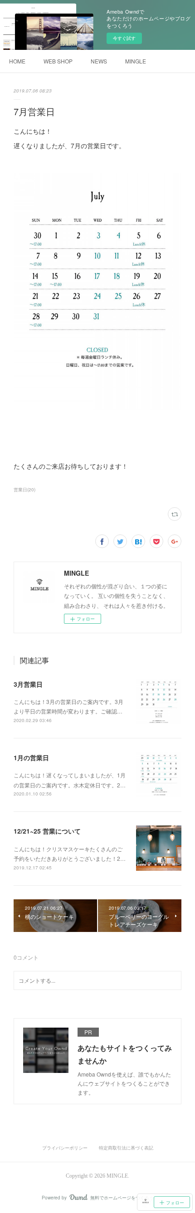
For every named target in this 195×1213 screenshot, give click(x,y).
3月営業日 (28, 684)
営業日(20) (24, 489)
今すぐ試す (124, 38)
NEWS (99, 61)
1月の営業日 (31, 757)
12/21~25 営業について (47, 830)
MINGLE (135, 61)
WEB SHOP (58, 61)
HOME (17, 61)
